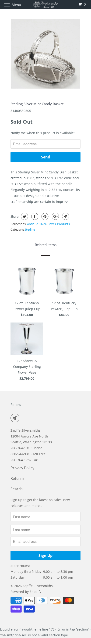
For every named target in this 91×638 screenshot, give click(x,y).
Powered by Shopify (25, 591)
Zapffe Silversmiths (38, 586)
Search (16, 488)
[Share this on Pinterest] (44, 216)
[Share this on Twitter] (24, 216)
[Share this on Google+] (55, 216)
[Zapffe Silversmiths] (45, 4)
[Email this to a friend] (65, 216)
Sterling (29, 229)
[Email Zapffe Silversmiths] (15, 417)
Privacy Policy (22, 467)
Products (63, 224)
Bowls (52, 224)
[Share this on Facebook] (34, 216)
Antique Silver (36, 224)
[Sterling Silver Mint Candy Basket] (45, 54)
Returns (17, 478)
